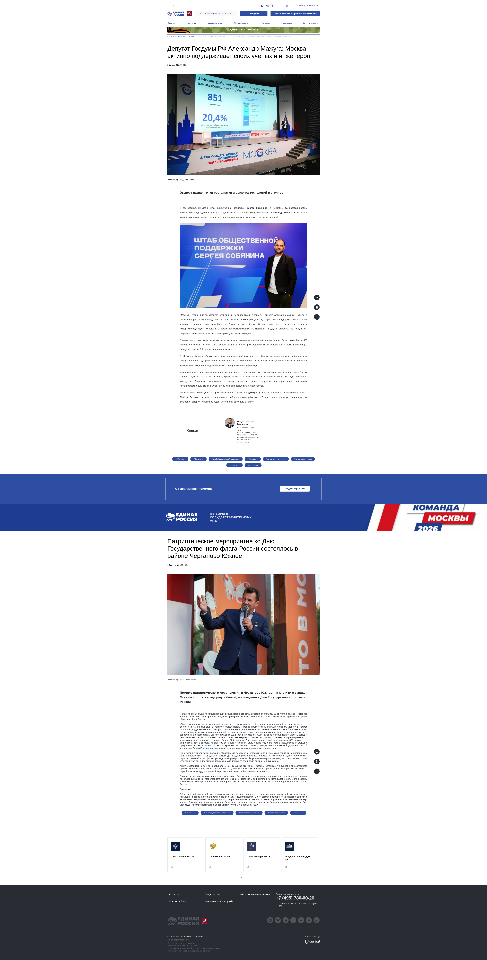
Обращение (253, 13)
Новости (200, 36)
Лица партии (191, 23)
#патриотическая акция (249, 813)
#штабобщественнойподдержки (226, 459)
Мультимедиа (286, 23)
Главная (170, 36)
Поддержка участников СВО (243, 30)
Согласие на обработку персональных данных (188, 951)
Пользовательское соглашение (181, 943)
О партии (171, 23)
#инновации (253, 465)
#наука (234, 465)
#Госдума (198, 459)
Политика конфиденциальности (182, 946)
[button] (241, 877)
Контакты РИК (177, 901)
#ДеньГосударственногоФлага (217, 813)
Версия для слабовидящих (308, 6)
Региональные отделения (255, 894)
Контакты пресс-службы (219, 901)
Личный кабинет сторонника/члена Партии (295, 13)
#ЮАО (298, 813)
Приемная (266, 23)
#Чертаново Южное (276, 813)
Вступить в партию (310, 23)
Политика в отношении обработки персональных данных (193, 948)
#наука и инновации (303, 459)
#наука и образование (276, 459)
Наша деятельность (215, 23)
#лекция (252, 459)
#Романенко (190, 813)
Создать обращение (295, 488)
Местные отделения (242, 23)
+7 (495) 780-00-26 (295, 898)
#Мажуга (180, 459)
